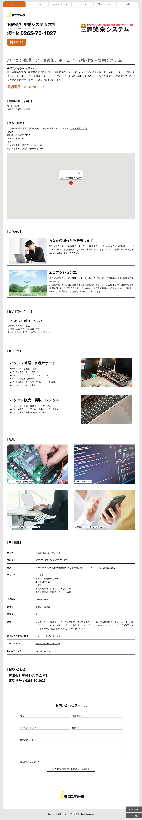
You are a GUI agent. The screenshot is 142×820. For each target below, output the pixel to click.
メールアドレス (27, 728)
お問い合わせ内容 (28, 740)
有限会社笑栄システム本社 (31, 24)
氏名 (22, 716)
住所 (74, 728)
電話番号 (76, 716)
